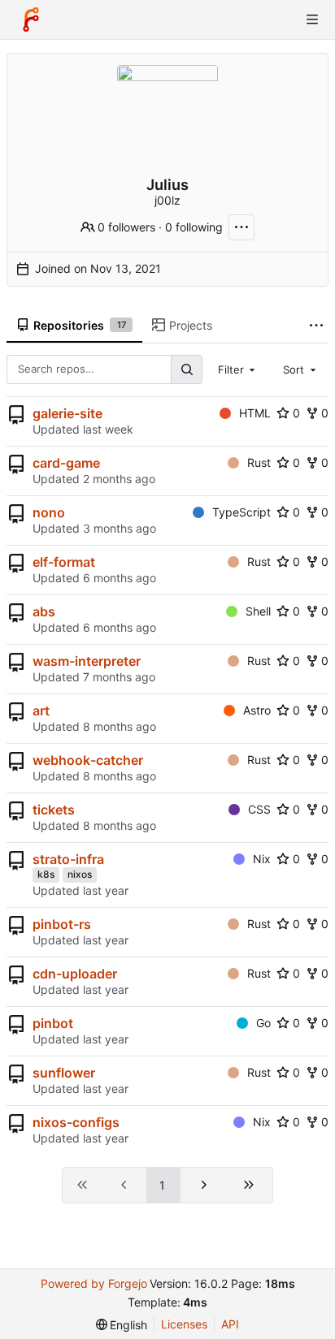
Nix (262, 859)
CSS (259, 809)
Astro (257, 710)
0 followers (126, 227)
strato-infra (68, 859)
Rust (259, 462)
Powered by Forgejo (94, 1283)
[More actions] (241, 227)
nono (49, 512)
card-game (66, 463)
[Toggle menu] (312, 19)
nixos (79, 874)
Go (263, 1023)
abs (44, 611)
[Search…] (186, 369)
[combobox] (238, 369)
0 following (194, 227)
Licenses (184, 1324)
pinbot (53, 1023)
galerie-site (67, 413)
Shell (258, 611)
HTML (255, 413)
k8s (45, 874)
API (230, 1324)
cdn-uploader (75, 973)
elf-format (64, 562)
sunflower (64, 1073)
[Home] (31, 19)
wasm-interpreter (87, 661)
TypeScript (241, 512)
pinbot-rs (62, 924)
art (41, 710)
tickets (54, 809)
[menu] (122, 1325)
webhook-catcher (88, 760)
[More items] (316, 326)
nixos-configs (76, 1122)
